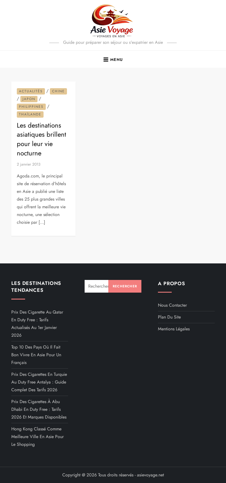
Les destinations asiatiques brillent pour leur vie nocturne (41, 139)
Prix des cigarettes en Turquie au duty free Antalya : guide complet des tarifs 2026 (39, 382)
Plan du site (169, 317)
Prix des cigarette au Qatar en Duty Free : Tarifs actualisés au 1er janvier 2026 (37, 323)
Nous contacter (172, 305)
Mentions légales (174, 329)
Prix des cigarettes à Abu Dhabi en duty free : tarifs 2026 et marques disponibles (38, 409)
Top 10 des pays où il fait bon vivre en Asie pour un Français (36, 355)
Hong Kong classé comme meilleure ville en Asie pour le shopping (37, 436)
